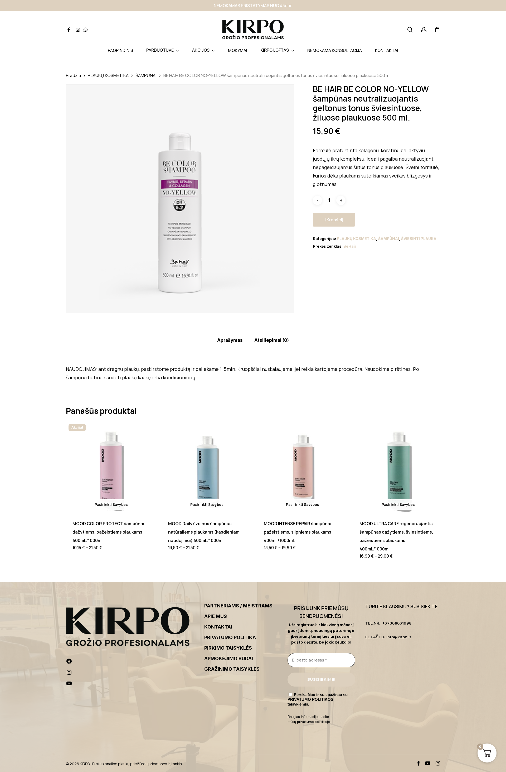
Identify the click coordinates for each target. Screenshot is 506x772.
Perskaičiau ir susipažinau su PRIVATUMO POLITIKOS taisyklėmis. (318, 699)
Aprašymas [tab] (230, 340)
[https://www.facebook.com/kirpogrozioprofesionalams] (131, 662)
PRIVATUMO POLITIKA (230, 637)
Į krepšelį (334, 220)
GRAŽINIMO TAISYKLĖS (232, 669)
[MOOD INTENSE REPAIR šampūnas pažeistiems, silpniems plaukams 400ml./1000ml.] (302, 466)
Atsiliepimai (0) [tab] (271, 340)
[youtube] (427, 763)
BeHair (349, 246)
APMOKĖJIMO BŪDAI (228, 658)
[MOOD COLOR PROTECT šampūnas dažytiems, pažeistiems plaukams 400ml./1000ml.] (111, 466)
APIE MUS (215, 616)
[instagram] (438, 763)
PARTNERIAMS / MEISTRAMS (238, 605)
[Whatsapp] (85, 29)
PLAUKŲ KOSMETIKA (108, 75)
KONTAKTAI (218, 627)
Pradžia (73, 75)
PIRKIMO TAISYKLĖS (228, 648)
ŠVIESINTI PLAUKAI (419, 238)
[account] (424, 29)
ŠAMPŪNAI (146, 75)
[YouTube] (131, 684)
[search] (410, 29)
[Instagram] (78, 29)
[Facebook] (68, 29)
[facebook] (418, 763)
